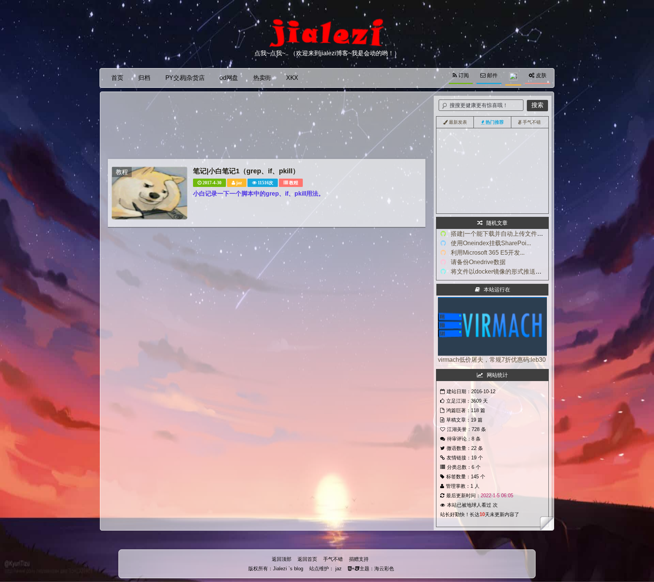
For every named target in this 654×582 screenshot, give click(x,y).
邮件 (492, 75)
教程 (293, 182)
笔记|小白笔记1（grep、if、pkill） (246, 171)
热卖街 (262, 78)
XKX (292, 78)
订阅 (463, 75)
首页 (117, 78)
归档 (144, 78)
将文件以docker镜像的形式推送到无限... (504, 271)
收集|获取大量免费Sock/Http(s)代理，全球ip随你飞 (497, 204)
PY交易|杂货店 (184, 78)
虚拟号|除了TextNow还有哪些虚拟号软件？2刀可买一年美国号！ (511, 193)
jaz (239, 182)
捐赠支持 (359, 559)
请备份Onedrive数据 (478, 262)
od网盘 (229, 78)
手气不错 (333, 559)
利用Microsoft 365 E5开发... (488, 252)
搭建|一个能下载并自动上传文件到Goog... (506, 233)
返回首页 (307, 559)
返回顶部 (281, 559)
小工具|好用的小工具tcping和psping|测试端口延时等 (499, 140)
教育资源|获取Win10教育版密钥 (478, 183)
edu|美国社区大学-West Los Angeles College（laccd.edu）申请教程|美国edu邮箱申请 (533, 172)
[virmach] (492, 354)
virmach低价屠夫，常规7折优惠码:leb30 (492, 359)
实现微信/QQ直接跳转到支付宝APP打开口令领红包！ (500, 151)
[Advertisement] (266, 127)
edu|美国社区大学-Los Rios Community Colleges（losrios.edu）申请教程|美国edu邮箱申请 (539, 162)
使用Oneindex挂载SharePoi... (491, 243)
